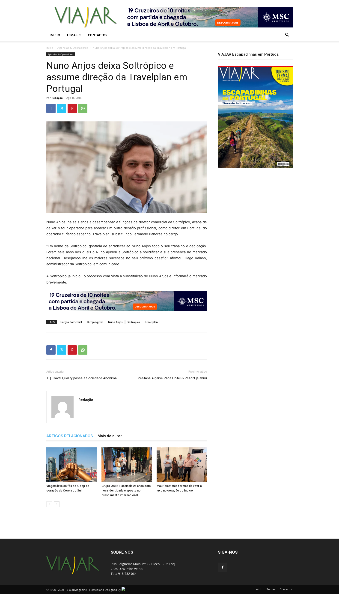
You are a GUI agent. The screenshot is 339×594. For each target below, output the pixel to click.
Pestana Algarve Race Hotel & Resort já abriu (172, 378)
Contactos (97, 35)
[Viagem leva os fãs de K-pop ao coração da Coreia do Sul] (71, 464)
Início (49, 48)
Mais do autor (110, 436)
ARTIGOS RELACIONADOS (69, 436)
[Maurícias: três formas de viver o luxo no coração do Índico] (182, 464)
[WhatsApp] (82, 108)
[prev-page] (49, 504)
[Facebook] (51, 108)
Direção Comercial (71, 322)
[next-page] (56, 504)
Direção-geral (95, 322)
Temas (72, 35)
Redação (57, 98)
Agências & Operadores (72, 48)
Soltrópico (134, 322)
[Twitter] (61, 108)
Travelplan (151, 322)
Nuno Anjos (115, 322)
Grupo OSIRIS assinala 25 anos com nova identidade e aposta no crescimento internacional (126, 490)
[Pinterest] (72, 108)
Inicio (55, 35)
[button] (287, 35)
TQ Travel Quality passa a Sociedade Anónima (81, 378)
